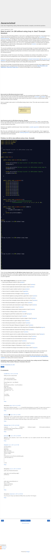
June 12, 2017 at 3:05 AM (15, 468)
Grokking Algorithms (24, 132)
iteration (43, 96)
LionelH (5, 373)
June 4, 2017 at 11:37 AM (13, 444)
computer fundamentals (33, 59)
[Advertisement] (25, 11)
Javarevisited (8, 23)
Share (2, 366)
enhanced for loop (5, 38)
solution (22, 282)
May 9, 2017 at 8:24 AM (13, 373)
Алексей (6, 444)
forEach (43, 37)
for (40, 37)
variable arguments (34, 127)
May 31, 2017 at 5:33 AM (14, 425)
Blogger (28, 551)
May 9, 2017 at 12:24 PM (15, 405)
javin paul (6, 414)
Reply (5, 401)
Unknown (6, 425)
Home (25, 520)
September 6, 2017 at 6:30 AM (16, 493)
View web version (25, 523)
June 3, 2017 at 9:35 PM (15, 435)
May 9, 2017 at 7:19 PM (15, 414)
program (26, 293)
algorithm (25, 291)
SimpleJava (4, 546)
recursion (34, 44)
